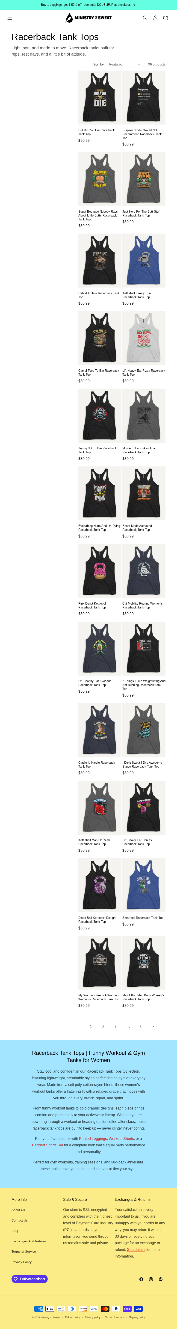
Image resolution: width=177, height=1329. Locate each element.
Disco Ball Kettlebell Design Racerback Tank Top (96, 919)
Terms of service (114, 1317)
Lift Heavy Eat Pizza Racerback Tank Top (143, 372)
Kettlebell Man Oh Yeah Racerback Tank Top (94, 842)
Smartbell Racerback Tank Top (142, 918)
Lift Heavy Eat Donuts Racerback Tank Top (137, 842)
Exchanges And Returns (29, 1241)
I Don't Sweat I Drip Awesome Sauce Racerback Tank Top (142, 764)
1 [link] (91, 1027)
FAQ (15, 1231)
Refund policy (72, 1317)
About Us (18, 1210)
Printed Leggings (93, 1139)
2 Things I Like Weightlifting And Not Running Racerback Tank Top (143, 685)
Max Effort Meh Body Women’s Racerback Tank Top (143, 997)
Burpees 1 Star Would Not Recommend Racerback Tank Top (142, 134)
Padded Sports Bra (47, 1145)
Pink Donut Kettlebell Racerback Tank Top (92, 605)
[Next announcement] (168, 5)
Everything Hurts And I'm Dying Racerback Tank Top (99, 527)
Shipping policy (137, 1317)
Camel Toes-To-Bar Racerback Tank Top (98, 372)
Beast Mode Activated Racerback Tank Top (137, 527)
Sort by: (99, 64)
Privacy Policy (22, 1262)
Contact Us (20, 1220)
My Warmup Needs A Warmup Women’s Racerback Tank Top (98, 997)
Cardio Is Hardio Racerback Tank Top (96, 764)
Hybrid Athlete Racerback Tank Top (99, 295)
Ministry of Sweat (50, 1317)
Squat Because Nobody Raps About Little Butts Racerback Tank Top (98, 215)
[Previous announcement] (9, 5)
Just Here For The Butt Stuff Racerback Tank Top (141, 213)
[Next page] (153, 1027)
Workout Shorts (121, 1139)
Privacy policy (92, 1317)
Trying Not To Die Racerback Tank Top (97, 450)
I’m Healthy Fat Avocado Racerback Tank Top (94, 683)
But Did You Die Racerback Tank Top (96, 132)
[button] (10, 18)
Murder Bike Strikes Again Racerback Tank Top (139, 450)
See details (136, 1250)
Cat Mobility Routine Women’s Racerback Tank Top (142, 605)
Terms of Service (24, 1251)
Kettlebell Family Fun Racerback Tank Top (136, 295)
